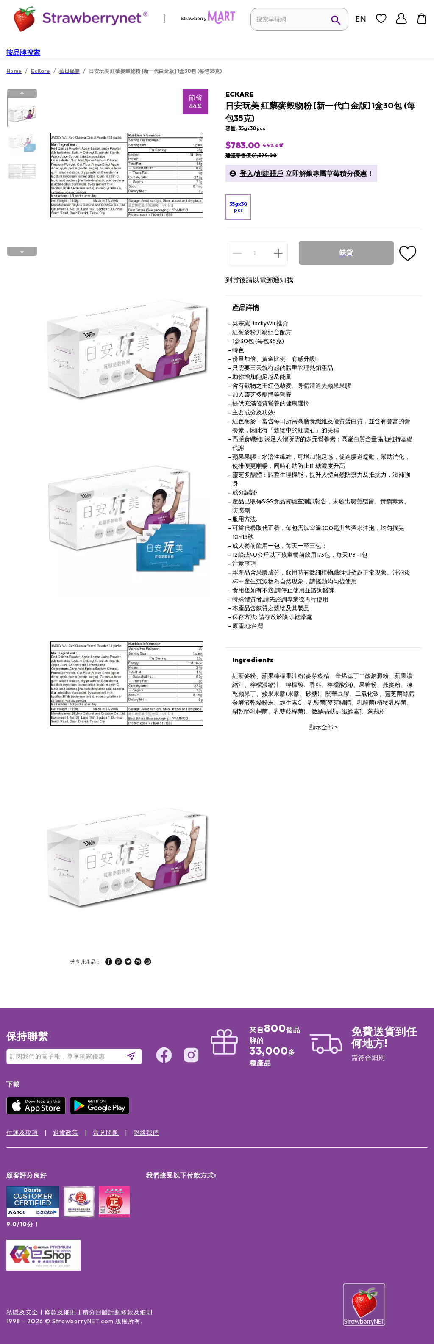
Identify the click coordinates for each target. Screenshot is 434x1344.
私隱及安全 (22, 1312)
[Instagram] (191, 1056)
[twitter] (128, 963)
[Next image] (22, 251)
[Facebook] (164, 1056)
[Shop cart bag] (422, 19)
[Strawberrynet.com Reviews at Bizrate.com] (32, 1215)
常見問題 (106, 1132)
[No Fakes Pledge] (114, 1211)
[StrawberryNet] (76, 18)
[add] (278, 253)
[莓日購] (208, 22)
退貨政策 (65, 1132)
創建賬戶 (269, 173)
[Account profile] (401, 19)
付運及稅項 (22, 1132)
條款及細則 (60, 1312)
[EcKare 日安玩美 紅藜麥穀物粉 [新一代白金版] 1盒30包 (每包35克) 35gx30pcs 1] (22, 112)
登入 (246, 173)
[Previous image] (22, 93)
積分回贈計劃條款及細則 (118, 1312)
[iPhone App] (38, 1112)
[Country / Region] (361, 19)
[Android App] (102, 1112)
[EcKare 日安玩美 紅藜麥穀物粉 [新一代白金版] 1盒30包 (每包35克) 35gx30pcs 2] (22, 141)
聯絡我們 (146, 1132)
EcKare (239, 94)
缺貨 (346, 252)
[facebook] (108, 963)
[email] (138, 963)
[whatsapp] (147, 963)
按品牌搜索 (23, 52)
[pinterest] (118, 963)
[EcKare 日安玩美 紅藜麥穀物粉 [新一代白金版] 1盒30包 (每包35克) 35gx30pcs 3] (22, 170)
